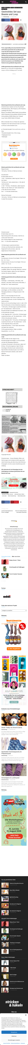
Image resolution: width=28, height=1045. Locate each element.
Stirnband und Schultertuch (16, 988)
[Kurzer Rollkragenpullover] (5, 951)
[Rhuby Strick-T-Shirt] (5, 561)
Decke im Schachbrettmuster (17, 883)
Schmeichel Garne (5, 779)
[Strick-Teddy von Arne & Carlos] (14, 719)
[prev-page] (2, 581)
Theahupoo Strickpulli (15, 942)
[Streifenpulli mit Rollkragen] (5, 568)
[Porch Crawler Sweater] (5, 575)
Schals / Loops (4, 9)
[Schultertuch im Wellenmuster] (5, 983)
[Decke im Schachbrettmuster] (5, 885)
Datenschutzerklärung (15, 1043)
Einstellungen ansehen (14, 1040)
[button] (26, 1015)
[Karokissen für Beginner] (5, 905)
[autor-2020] (6, 601)
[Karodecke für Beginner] (5, 912)
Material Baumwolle (21, 495)
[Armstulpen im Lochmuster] (14, 770)
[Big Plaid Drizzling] (5, 898)
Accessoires (11, 5)
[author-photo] (14, 524)
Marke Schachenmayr (12, 495)
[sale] (14, 651)
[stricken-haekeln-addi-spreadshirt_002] (14, 483)
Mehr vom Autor (16, 556)
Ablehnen (14, 1036)
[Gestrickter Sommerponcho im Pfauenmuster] (14, 744)
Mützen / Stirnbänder (18, 7)
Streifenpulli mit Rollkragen (16, 567)
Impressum (23, 1043)
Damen (6, 5)
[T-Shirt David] (5, 969)
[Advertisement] (14, 89)
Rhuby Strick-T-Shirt (15, 560)
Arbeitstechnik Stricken (13, 492)
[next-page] (5, 581)
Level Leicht (4, 495)
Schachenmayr (6, 16)
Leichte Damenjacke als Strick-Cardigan (7, 511)
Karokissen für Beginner (15, 904)
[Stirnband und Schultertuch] (5, 990)
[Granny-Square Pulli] (5, 962)
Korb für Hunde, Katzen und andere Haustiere (21, 511)
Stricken (12, 7)
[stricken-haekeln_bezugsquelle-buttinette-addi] (14, 151)
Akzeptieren (14, 1032)
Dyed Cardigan (13, 974)
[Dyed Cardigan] (5, 976)
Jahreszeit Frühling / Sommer (7, 494)
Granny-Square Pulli (14, 960)
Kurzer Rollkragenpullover (16, 949)
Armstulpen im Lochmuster (10, 778)
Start (2, 5)
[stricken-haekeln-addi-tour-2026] (14, 845)
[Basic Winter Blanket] (5, 892)
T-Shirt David (13, 967)
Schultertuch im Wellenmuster (17, 981)
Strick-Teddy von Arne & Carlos (11, 727)
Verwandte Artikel (5, 556)
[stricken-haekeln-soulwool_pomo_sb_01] (14, 704)
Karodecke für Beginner (15, 910)
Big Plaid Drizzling (14, 897)
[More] (20, 20)
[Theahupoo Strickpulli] (5, 944)
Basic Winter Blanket (14, 890)
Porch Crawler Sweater (15, 574)
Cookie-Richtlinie (6, 1043)
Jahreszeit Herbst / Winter (19, 494)
